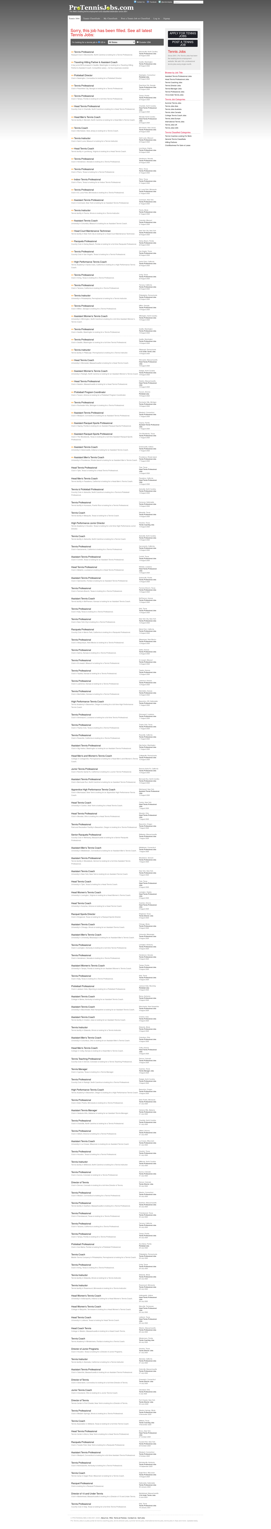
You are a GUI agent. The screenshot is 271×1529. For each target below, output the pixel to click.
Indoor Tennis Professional (87, 179)
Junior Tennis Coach (81, 1390)
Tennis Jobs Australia (173, 109)
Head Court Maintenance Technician (92, 230)
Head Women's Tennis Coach (86, 892)
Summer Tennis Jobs (173, 103)
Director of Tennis (80, 1182)
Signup (166, 18)
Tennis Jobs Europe (172, 118)
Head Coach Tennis (81, 1328)
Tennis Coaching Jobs (146, 524)
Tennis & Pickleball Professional (87, 489)
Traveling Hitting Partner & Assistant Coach (95, 62)
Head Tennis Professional (87, 106)
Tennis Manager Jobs (146, 1071)
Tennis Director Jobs (146, 916)
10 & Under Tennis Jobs (147, 351)
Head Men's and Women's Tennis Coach (91, 755)
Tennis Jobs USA (171, 128)
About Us (104, 1518)
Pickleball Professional (82, 986)
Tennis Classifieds (91, 18)
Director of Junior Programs (85, 1348)
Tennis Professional (84, 51)
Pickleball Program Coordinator (90, 392)
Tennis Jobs (74, 18)
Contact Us (141, 2)
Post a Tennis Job (182, 43)
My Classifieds (110, 18)
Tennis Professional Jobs (147, 53)
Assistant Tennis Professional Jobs (149, 425)
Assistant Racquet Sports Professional (93, 423)
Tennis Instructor (82, 138)
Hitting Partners (171, 142)
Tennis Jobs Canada (173, 112)
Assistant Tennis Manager (84, 1110)
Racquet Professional (82, 1483)
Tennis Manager (79, 1069)
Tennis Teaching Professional (86, 1058)
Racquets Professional (85, 241)
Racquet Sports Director (83, 914)
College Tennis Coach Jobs (175, 115)
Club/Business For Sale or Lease (177, 145)
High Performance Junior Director (88, 523)
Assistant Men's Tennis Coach (89, 457)
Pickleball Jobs (144, 77)
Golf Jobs (141, 1518)
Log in (157, 18)
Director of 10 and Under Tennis (87, 1493)
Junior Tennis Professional (84, 768)
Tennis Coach (81, 127)
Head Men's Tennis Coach (87, 117)
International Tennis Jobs (174, 121)
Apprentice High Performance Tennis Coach (93, 789)
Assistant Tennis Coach (86, 220)
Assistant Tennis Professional (89, 200)
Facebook (153, 2)
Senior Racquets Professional (86, 834)
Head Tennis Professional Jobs (148, 109)
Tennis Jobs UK (171, 124)
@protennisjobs (166, 2)
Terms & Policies (120, 1518)
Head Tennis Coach (84, 148)
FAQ (111, 1518)
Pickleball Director (83, 75)
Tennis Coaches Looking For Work (178, 136)
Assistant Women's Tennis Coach (91, 316)
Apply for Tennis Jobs (183, 34)
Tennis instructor (82, 349)
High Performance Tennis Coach (90, 261)
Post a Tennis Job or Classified (135, 18)
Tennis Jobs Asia (171, 106)
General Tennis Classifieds (175, 139)
